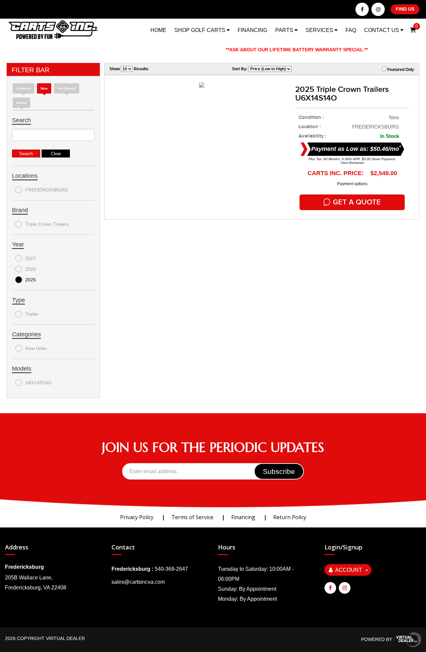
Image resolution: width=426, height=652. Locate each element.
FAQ (350, 30)
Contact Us (382, 30)
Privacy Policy (136, 517)
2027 (30, 258)
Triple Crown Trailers (47, 224)
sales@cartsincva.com (138, 582)
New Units (36, 348)
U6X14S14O (38, 382)
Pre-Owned (67, 88)
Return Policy (289, 517)
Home (158, 30)
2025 (30, 279)
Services (320, 30)
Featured (23, 88)
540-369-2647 (171, 569)
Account (348, 570)
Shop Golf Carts (200, 30)
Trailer (32, 314)
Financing (252, 30)
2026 (30, 269)
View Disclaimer (352, 162)
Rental (21, 103)
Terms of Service (192, 517)
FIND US (405, 9)
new (44, 88)
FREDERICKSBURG (46, 189)
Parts (285, 30)
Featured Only (400, 69)
